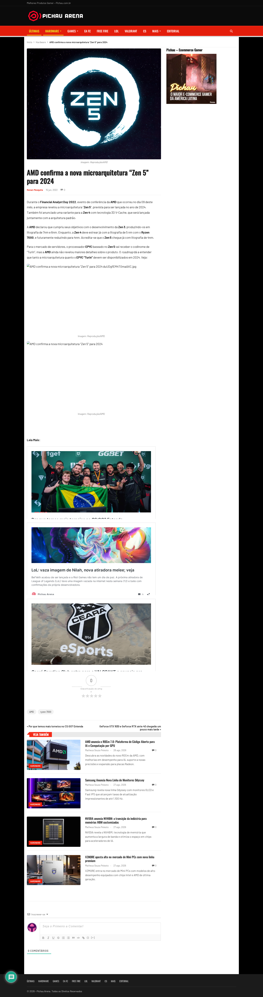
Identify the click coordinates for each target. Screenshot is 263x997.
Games (71, 31)
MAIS (155, 31)
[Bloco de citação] (73, 938)
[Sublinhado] (53, 938)
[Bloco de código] (78, 938)
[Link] (83, 938)
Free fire (102, 31)
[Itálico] (48, 938)
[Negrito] (43, 938)
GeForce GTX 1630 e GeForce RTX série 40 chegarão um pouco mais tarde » (130, 728)
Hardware (52, 31)
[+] (93, 937)
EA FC (87, 31)
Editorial (173, 31)
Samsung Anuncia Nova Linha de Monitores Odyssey (114, 780)
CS (144, 31)
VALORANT (131, 31)
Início (29, 42)
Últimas (34, 31)
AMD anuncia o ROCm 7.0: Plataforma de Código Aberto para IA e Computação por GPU (120, 743)
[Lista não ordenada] (68, 938)
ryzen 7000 (45, 711)
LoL (116, 31)
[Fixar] (58, 938)
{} (88, 937)
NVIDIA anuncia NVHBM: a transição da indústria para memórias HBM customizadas (116, 820)
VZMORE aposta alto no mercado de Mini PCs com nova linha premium (119, 859)
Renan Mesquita (35, 189)
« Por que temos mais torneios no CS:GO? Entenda (55, 726)
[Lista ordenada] (63, 938)
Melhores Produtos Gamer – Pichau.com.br (49, 2)
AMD (31, 711)
